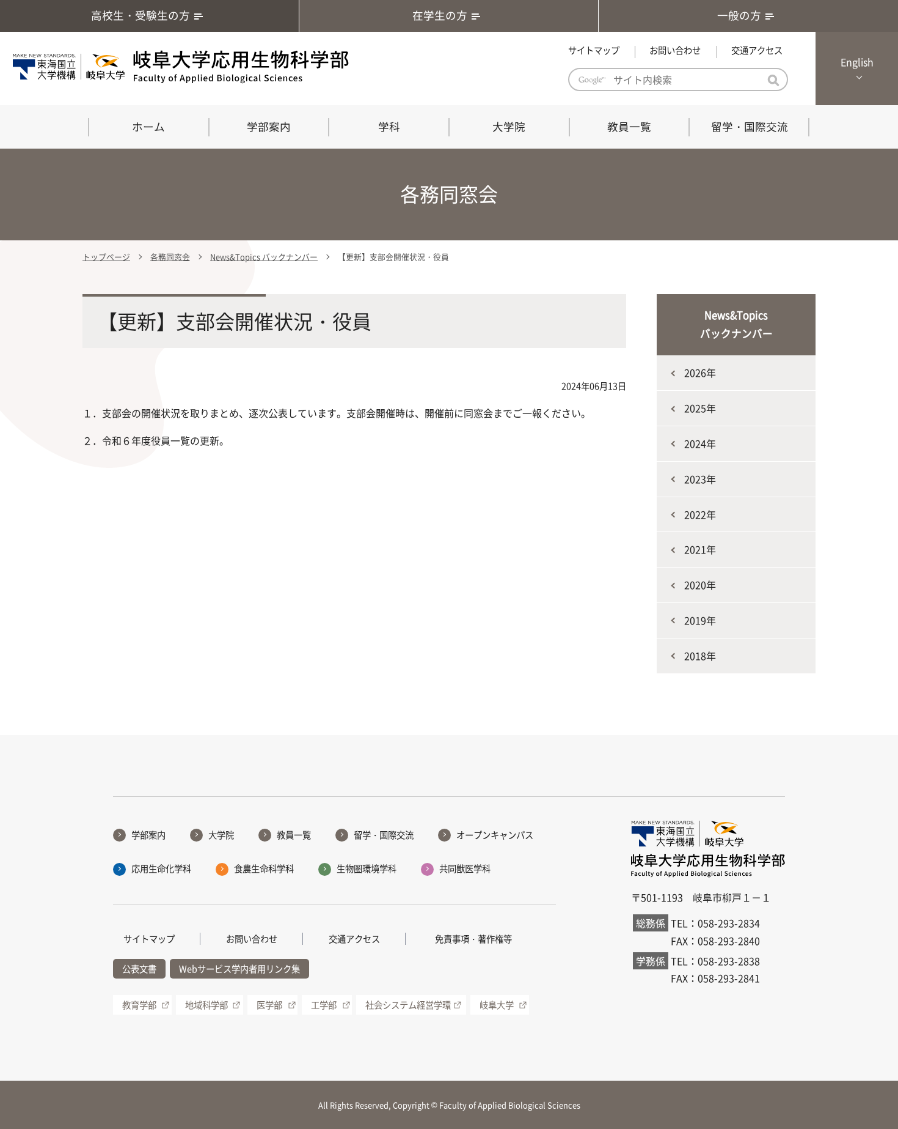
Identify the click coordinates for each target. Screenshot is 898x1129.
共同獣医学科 (465, 868)
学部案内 (269, 127)
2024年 (700, 443)
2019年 (700, 620)
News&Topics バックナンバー (264, 256)
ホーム (148, 127)
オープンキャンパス (494, 835)
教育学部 (139, 1005)
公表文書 (139, 968)
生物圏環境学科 (366, 868)
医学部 (269, 1005)
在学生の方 (439, 15)
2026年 (700, 372)
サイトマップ (593, 50)
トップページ (106, 256)
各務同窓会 (170, 256)
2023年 (700, 479)
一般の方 (739, 15)
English (857, 61)
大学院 (508, 127)
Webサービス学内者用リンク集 (239, 968)
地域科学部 (206, 1005)
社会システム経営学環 (408, 1005)
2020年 (700, 584)
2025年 (700, 408)
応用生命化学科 (161, 868)
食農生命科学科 (264, 868)
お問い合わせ (675, 50)
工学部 (324, 1005)
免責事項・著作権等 (473, 939)
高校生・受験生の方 (140, 15)
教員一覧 (629, 127)
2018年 (700, 655)
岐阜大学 (497, 1005)
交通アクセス (757, 50)
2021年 (700, 549)
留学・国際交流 (749, 127)
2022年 (700, 514)
